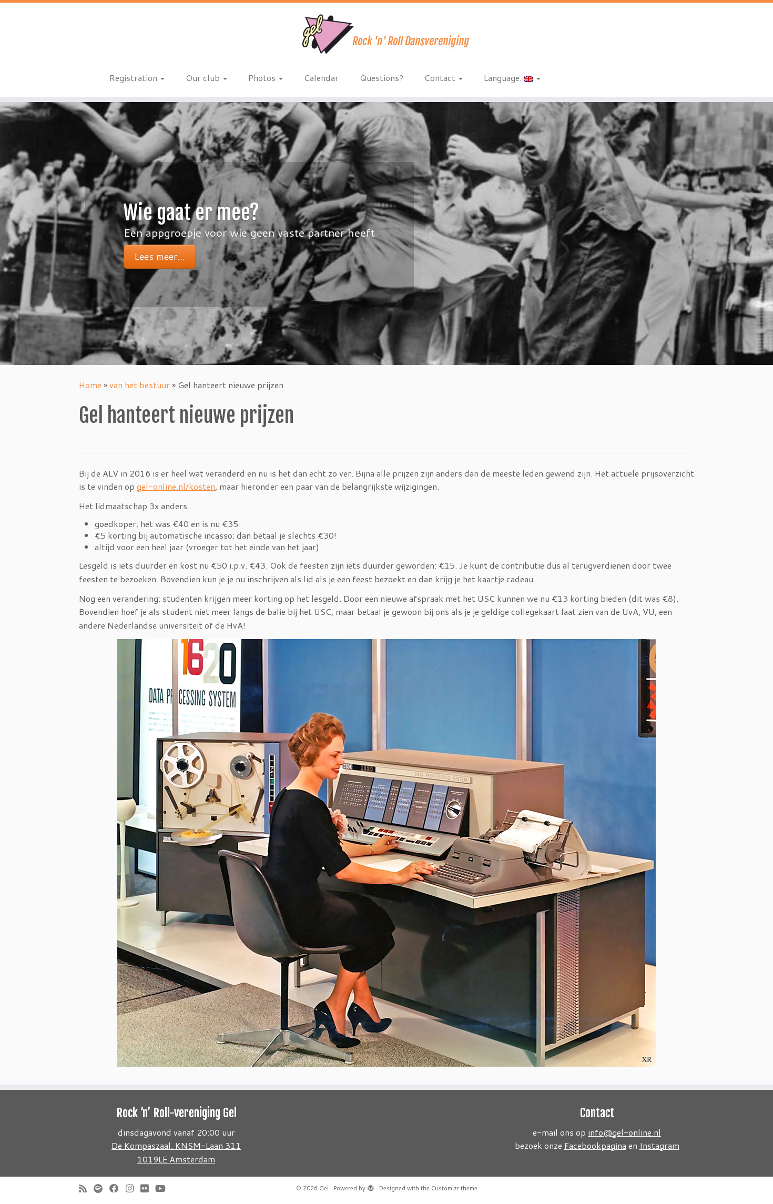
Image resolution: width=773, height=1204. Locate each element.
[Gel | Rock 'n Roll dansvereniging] (386, 34)
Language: (504, 78)
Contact (440, 78)
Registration (134, 78)
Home (90, 385)
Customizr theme (454, 1188)
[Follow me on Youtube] (163, 1188)
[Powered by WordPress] (370, 1186)
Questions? (381, 78)
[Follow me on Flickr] (147, 1188)
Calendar (321, 78)
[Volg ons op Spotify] (101, 1188)
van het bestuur (139, 385)
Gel (324, 1188)
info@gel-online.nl (624, 1132)
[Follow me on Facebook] (117, 1188)
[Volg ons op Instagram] (133, 1188)
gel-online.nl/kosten (176, 486)
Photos (263, 78)
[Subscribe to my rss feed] (86, 1188)
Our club (204, 78)
